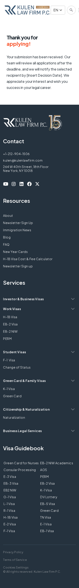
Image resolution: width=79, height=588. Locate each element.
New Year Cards (15, 252)
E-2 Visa (10, 524)
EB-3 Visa (11, 483)
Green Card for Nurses (21, 463)
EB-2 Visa (10, 324)
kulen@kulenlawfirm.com (23, 160)
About (8, 215)
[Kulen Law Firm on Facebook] (29, 184)
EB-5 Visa (47, 504)
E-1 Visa (46, 524)
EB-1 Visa (47, 531)
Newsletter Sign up (18, 266)
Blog (7, 237)
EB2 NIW (10, 490)
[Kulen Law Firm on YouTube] (5, 184)
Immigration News (17, 230)
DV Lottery (48, 497)
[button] (58, 10)
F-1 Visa (9, 360)
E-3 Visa (10, 477)
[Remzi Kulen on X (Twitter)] (37, 184)
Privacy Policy (13, 552)
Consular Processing (20, 470)
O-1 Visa (10, 497)
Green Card (12, 396)
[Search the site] (71, 10)
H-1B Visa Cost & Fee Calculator (28, 259)
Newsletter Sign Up (18, 223)
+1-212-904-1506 (16, 154)
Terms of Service (15, 560)
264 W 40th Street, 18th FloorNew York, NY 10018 (26, 169)
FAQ (6, 244)
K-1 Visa (9, 389)
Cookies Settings (16, 567)
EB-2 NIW (10, 331)
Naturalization (14, 417)
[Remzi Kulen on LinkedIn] (21, 184)
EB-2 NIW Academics (56, 463)
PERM (7, 339)
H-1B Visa (10, 317)
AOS (43, 470)
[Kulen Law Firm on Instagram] (13, 184)
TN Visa (45, 517)
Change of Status (17, 367)
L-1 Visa (9, 504)
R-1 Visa (9, 510)
